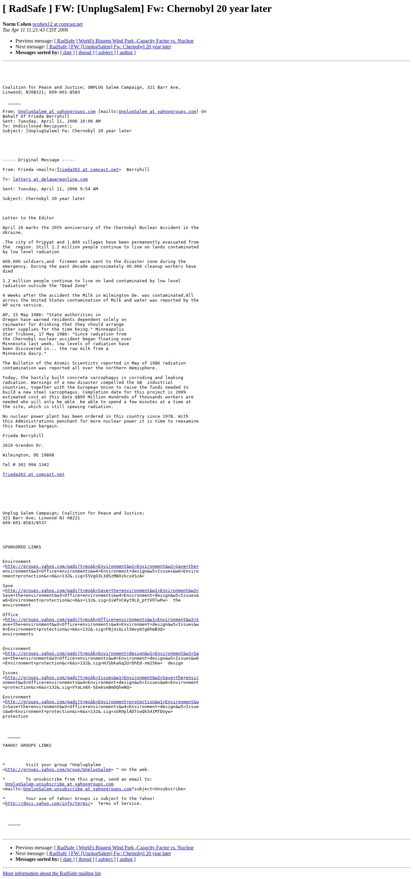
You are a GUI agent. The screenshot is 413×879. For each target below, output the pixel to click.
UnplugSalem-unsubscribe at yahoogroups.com (59, 784)
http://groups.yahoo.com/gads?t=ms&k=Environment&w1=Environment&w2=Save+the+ (102, 566)
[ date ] (67, 52)
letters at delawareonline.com (50, 179)
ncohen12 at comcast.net (58, 24)
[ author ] (126, 52)
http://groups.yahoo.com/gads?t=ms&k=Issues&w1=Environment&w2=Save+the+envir (102, 677)
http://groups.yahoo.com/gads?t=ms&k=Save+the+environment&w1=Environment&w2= (102, 590)
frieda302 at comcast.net (88, 169)
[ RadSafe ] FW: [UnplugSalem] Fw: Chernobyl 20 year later (108, 46)
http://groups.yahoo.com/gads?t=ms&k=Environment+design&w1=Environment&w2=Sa (102, 653)
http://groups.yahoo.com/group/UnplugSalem (58, 769)
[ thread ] (85, 52)
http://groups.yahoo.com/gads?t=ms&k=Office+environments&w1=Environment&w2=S (102, 619)
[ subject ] (106, 52)
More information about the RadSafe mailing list (52, 873)
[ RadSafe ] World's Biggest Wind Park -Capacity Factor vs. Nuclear (124, 41)
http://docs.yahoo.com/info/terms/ (47, 803)
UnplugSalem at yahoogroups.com (57, 111)
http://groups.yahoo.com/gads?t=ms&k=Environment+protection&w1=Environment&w (102, 701)
